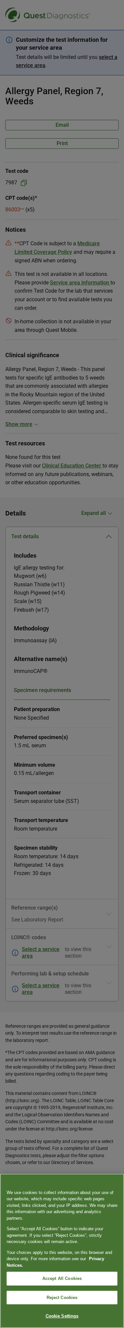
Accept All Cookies (62, 1278)
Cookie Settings (62, 1316)
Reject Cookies (62, 1297)
